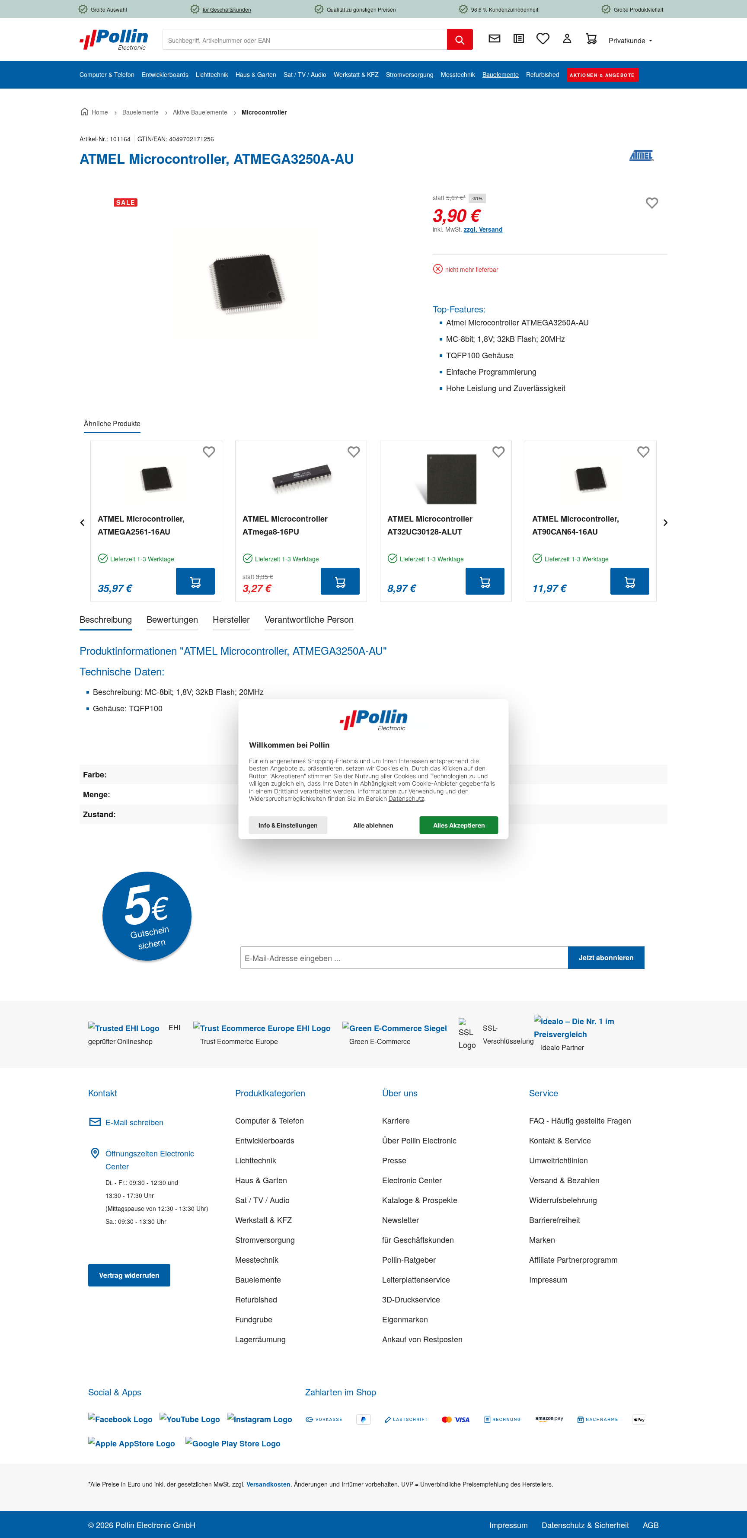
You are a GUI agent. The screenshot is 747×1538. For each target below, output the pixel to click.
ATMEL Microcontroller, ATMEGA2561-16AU (141, 525)
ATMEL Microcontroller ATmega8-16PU (285, 525)
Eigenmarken (405, 1319)
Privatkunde (628, 40)
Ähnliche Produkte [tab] (112, 423)
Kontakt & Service (560, 1140)
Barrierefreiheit (554, 1219)
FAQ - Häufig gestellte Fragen (580, 1120)
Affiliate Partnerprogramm (573, 1259)
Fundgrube (253, 1319)
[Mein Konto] (567, 38)
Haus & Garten (261, 1179)
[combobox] (305, 39)
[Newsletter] (494, 38)
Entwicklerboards (264, 1140)
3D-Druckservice (411, 1299)
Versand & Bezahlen (564, 1179)
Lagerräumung (260, 1338)
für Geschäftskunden (418, 1239)
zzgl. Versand (483, 229)
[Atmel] (641, 162)
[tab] (106, 620)
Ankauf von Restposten (422, 1338)
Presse (394, 1159)
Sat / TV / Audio (262, 1199)
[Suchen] (460, 39)
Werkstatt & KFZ (263, 1219)
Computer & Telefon (269, 1120)
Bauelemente (258, 1279)
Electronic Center (412, 1179)
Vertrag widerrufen (129, 1275)
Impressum (548, 1279)
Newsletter (400, 1219)
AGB (651, 1524)
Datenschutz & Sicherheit (585, 1524)
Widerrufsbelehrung (563, 1199)
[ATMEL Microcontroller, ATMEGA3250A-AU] (247, 284)
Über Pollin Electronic (419, 1140)
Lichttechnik (255, 1159)
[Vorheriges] (81, 521)
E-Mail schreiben (134, 1121)
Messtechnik (256, 1259)
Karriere (396, 1120)
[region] (247, 284)
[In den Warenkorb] (195, 581)
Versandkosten (268, 1484)
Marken (542, 1239)
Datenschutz (296, 977)
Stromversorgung (265, 1239)
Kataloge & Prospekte (419, 1199)
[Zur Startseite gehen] (114, 38)
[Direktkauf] (519, 38)
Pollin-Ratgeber (409, 1259)
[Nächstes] (665, 521)
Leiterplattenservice (416, 1279)
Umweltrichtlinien (558, 1159)
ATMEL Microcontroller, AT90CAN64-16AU (575, 525)
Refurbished (256, 1299)
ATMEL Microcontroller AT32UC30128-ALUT (429, 525)
